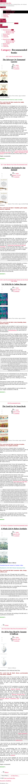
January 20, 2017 (16, 289)
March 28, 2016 (16, 639)
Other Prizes (13, 628)
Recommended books (17, 56)
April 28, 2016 (16, 534)
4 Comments (16, 176)
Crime (10, 56)
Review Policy (6, 14)
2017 (7, 56)
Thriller (15, 281)
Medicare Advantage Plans (18, 694)
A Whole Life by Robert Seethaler (14, 529)
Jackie (17, 65)
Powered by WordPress (5, 780)
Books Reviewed (7, 10)
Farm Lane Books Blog (5, 3)
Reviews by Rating (10, 11)
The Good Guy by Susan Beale (14, 406)
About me (5, 15)
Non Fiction (14, 164)
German (6, 625)
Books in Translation (8, 525)
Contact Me (6, 16)
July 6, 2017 (16, 67)
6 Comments (16, 535)
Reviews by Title (10, 12)
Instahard (13, 755)
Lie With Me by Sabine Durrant (14, 284)
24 (11, 775)
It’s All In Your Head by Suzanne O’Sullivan (14, 633)
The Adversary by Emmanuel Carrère (14, 61)
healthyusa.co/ (19, 740)
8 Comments (16, 291)
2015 (2, 525)
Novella (15, 525)
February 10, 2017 (16, 175)
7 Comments (16, 641)
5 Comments (16, 68)
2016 (1, 279)
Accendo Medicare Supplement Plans (9, 698)
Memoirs (9, 164)
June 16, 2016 (16, 411)
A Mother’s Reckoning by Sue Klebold (14, 169)
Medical (6, 772)
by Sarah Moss (20, 481)
